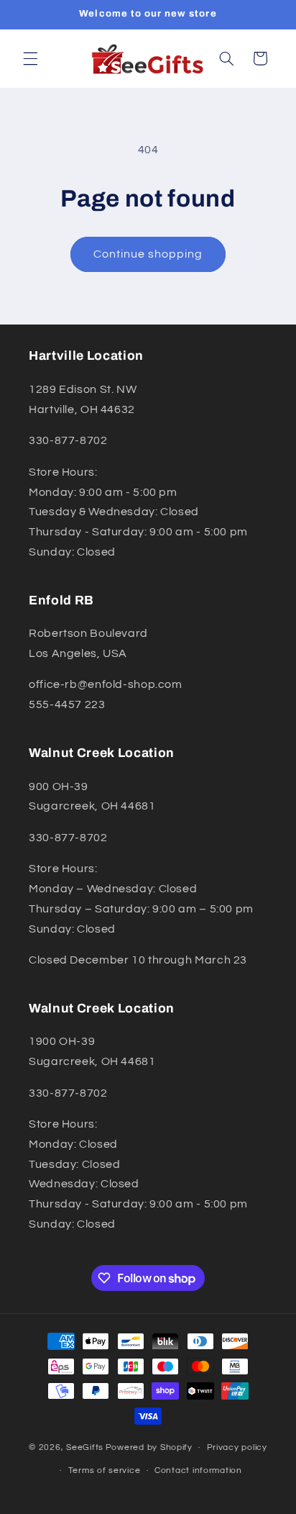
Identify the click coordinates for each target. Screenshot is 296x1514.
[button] (30, 58)
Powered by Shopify (149, 1447)
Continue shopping (148, 254)
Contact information (198, 1470)
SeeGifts (84, 1447)
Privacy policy (237, 1447)
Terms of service (104, 1470)
